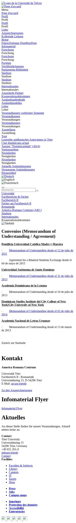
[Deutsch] (7, 176)
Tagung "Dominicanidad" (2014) (20, 146)
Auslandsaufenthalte (13, 99)
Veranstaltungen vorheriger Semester (22, 113)
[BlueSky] (9, 519)
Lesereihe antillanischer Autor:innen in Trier (27, 139)
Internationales (9, 86)
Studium (6, 73)
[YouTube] (15, 519)
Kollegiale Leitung (12, 36)
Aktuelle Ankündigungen (16, 166)
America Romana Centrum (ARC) (21, 210)
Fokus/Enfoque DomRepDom (19, 43)
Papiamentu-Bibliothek (14, 69)
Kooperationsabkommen (15, 96)
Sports (12, 478)
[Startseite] (21, 3)
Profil (4, 16)
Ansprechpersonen (12, 33)
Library (13, 468)
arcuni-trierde (19, 383)
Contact (6, 456)
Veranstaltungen (10, 116)
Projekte (6, 63)
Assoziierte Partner (12, 93)
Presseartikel (8, 172)
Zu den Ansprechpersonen (16, 390)
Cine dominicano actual (15, 142)
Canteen (13, 472)
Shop (12, 482)
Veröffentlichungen (12, 66)
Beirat (4, 39)
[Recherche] (37, 190)
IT (10, 475)
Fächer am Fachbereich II (16, 203)
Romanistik (8, 206)
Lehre (4, 106)
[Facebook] (4, 519)
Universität (7, 193)
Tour (4, 136)
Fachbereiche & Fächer (15, 196)
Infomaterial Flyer (11, 408)
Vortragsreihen (9, 149)
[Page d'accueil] (11, 6)
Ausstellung (8, 129)
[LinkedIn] (25, 519)
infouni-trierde (9, 452)
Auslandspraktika (11, 103)
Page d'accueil (9, 13)
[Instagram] (20, 519)
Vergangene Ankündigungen (18, 169)
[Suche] (2, 187)
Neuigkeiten (8, 152)
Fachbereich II (9, 200)
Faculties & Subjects (21, 465)
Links (4, 29)
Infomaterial (8, 46)
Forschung (7, 49)
